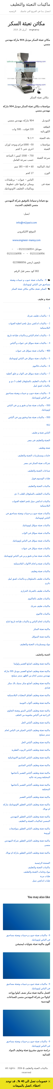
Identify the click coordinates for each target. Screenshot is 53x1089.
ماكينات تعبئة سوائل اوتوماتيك (36, 525)
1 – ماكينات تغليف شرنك (38, 315)
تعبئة (37, 288)
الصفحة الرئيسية (42, 863)
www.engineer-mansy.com (26, 240)
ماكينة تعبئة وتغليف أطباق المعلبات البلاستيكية (28, 695)
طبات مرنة (45, 876)
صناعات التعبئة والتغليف (39, 470)
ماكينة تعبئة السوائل (41, 636)
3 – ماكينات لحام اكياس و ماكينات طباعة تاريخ (28, 335)
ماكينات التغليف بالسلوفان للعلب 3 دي (32, 493)
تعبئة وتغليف (44, 447)
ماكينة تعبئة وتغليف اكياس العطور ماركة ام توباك (28, 852)
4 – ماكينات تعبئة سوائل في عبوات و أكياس (30, 343)
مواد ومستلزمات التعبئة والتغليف (35, 644)
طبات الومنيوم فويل (41, 478)
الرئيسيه (12, 11)
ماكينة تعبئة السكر (41, 629)
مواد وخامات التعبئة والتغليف (37, 871)
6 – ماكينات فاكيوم (41, 365)
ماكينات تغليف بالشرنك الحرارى (35, 590)
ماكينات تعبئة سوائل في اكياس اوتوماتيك (31, 540)
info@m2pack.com (26, 222)
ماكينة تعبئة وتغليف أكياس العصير (34, 797)
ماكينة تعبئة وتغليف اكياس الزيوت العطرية (31, 749)
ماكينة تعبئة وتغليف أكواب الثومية (35, 702)
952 (48, 425)
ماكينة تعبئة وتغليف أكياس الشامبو (34, 765)
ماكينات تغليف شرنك (40, 606)
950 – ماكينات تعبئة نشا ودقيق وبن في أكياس (29, 417)
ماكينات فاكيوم (43, 613)
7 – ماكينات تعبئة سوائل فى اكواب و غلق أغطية (28, 373)
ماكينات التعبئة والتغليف (30, 4)
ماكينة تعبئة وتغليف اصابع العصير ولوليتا (32, 663)
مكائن (31, 288)
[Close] (49, 1081)
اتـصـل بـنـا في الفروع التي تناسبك (35, 11)
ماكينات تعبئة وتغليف (40, 571)
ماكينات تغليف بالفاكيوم (39, 598)
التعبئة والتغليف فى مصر (38, 440)
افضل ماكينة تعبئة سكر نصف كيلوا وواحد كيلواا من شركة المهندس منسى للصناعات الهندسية (28, 997)
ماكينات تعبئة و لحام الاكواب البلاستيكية (32, 563)
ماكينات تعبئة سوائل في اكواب (36, 533)
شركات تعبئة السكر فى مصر (37, 463)
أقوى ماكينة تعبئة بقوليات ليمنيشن (32, 944)
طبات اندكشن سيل (41, 880)
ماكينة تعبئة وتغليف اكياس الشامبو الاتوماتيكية (29, 757)
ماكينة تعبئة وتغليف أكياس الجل (35, 722)
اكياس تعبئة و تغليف (41, 432)
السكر (43, 288)
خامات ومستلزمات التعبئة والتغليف (34, 455)
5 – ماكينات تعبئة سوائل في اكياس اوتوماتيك (29, 358)
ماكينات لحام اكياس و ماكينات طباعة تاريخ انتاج (28, 621)
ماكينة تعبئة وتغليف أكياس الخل (35, 742)
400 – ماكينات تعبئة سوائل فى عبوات (33, 350)
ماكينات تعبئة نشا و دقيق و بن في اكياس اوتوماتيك (27, 555)
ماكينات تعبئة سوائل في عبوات (35, 548)
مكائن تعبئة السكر (19, 288)
